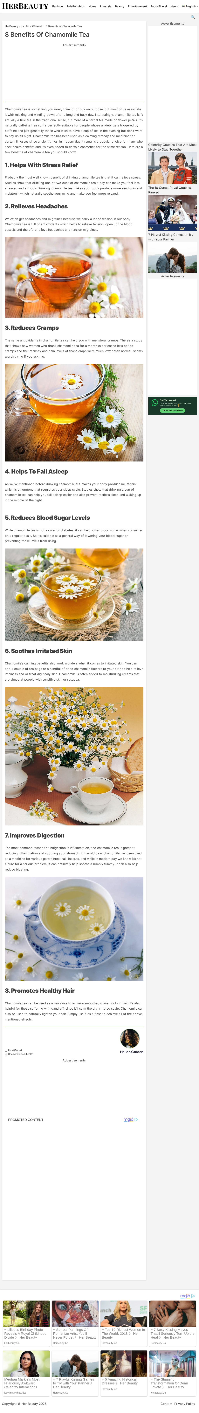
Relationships (76, 6)
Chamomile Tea (16, 1054)
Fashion (57, 6)
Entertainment (137, 6)
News (174, 6)
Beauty (119, 6)
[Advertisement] (74, 74)
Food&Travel (159, 6)
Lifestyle (105, 6)
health (29, 1054)
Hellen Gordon (131, 1052)
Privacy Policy (184, 1404)
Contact (166, 1404)
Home (92, 6)
